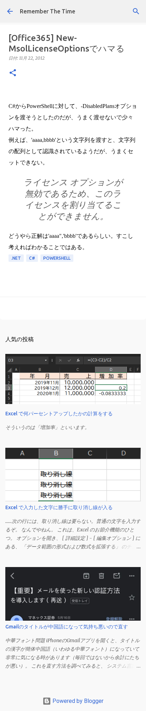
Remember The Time (47, 11)
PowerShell (57, 258)
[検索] (136, 11)
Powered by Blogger (77, 701)
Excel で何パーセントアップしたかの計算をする (59, 413)
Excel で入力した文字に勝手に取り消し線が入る (59, 507)
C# (32, 258)
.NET (16, 258)
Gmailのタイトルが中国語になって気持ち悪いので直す (66, 626)
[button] (13, 73)
